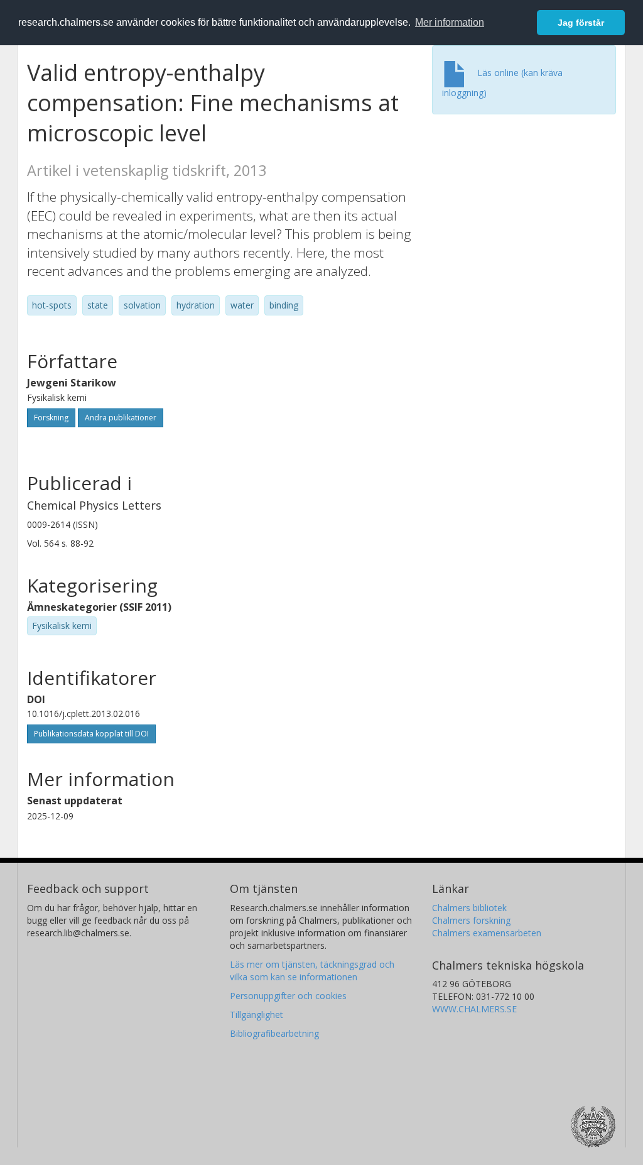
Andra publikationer (120, 417)
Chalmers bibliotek (469, 908)
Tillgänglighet (256, 1014)
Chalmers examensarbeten (486, 933)
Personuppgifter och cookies (288, 996)
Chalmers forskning (471, 920)
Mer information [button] (449, 22)
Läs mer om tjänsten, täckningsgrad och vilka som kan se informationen (312, 970)
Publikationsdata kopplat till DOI (91, 733)
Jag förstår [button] (581, 23)
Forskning (51, 417)
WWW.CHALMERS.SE (474, 1009)
